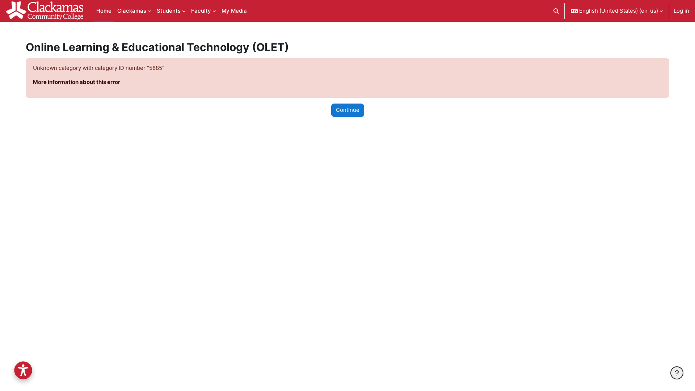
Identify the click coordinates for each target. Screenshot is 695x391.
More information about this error (76, 82)
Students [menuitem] (169, 10)
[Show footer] (676, 372)
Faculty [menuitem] (201, 10)
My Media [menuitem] (234, 10)
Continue (347, 109)
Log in (681, 10)
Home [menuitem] (103, 10)
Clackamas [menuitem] (131, 10)
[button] (556, 11)
